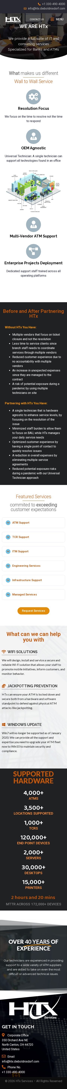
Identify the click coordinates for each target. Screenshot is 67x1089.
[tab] (33, 523)
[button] (33, 610)
